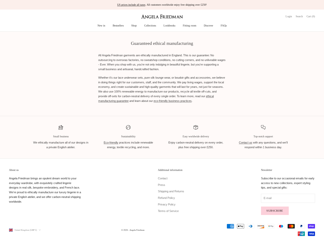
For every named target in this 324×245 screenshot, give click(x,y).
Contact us (245, 142)
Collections (150, 25)
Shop (134, 25)
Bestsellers (118, 25)
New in (101, 25)
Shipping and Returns (171, 191)
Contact (162, 178)
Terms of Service (168, 211)
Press (161, 184)
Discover (208, 25)
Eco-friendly (111, 142)
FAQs (224, 25)
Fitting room (189, 25)
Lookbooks (169, 25)
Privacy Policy (167, 204)
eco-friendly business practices (173, 100)
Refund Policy (166, 197)
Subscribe (274, 210)
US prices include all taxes (131, 4)
